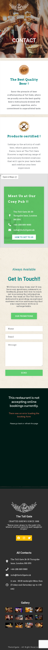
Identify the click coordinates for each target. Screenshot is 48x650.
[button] (24, 237)
